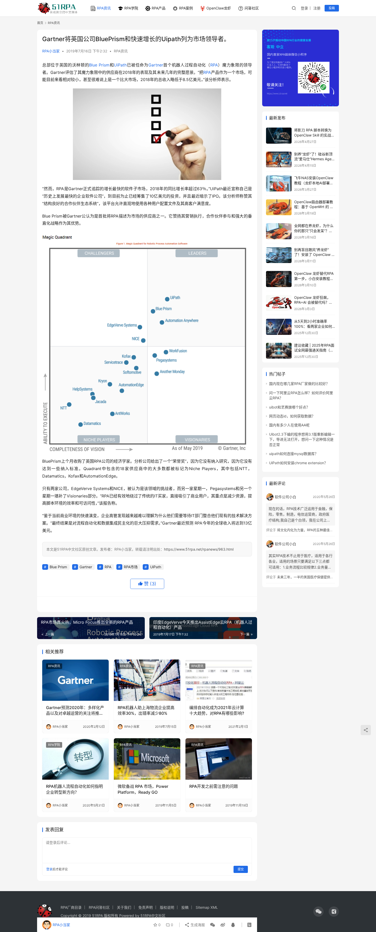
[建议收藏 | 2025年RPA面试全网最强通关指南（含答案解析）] (279, 351)
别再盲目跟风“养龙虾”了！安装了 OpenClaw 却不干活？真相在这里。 (314, 254)
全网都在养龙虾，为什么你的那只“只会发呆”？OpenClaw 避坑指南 (314, 230)
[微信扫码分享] (212, 924)
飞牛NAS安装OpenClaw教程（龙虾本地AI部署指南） (313, 183)
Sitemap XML (207, 907)
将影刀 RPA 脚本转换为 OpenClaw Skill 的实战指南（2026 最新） (314, 135)
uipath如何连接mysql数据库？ (293, 453)
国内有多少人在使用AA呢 (289, 425)
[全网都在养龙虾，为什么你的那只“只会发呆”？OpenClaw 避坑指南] (279, 231)
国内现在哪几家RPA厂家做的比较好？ (299, 383)
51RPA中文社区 (153, 915)
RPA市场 (131, 567)
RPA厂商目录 (71, 907)
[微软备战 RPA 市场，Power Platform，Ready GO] (147, 759)
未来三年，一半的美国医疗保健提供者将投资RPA (313, 577)
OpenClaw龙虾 (218, 8)
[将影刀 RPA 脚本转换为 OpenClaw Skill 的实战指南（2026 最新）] (279, 136)
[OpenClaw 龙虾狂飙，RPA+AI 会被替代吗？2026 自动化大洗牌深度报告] (279, 303)
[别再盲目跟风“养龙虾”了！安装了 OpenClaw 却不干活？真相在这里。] (279, 255)
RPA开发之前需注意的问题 (213, 786)
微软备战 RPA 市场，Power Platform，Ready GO (143, 789)
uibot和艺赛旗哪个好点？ (289, 407)
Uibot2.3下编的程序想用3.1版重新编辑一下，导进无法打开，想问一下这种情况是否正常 (302, 439)
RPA (214, 64)
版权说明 (167, 907)
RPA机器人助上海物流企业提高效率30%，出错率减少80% (146, 710)
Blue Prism (99, 64)
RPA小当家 (51, 51)
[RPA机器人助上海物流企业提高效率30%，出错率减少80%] (147, 680)
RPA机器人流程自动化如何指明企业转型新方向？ (74, 789)
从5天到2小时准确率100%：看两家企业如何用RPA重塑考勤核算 (313, 326)
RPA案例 (186, 8)
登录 (304, 8)
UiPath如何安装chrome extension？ (298, 463)
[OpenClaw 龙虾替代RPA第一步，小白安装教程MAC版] (279, 279)
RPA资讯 (104, 8)
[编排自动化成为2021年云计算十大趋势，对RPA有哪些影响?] (218, 680)
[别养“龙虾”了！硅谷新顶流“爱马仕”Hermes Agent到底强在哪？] (279, 160)
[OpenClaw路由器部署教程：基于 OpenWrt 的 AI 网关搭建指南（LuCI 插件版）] (279, 207)
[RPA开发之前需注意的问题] (218, 759)
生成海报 (197, 925)
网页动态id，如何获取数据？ (292, 416)
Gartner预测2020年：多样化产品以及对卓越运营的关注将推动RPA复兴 (75, 710)
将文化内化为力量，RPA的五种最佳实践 (306, 530)
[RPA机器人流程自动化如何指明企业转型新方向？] (75, 759)
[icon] (318, 911)
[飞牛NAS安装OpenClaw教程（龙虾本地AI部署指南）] (279, 183)
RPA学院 (131, 8)
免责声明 (145, 907)
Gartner (155, 64)
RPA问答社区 (99, 907)
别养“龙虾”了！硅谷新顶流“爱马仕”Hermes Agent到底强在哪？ (314, 159)
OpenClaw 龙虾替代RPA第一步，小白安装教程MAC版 (314, 278)
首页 (40, 23)
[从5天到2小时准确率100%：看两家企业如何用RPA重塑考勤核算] (279, 327)
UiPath (120, 64)
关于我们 (124, 907)
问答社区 (252, 8)
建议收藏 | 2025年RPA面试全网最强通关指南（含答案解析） (314, 350)
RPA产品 (158, 8)
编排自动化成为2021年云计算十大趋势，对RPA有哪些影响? (216, 710)
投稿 (332, 8)
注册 (316, 8)
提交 (241, 869)
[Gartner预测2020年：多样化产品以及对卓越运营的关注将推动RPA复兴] (75, 680)
